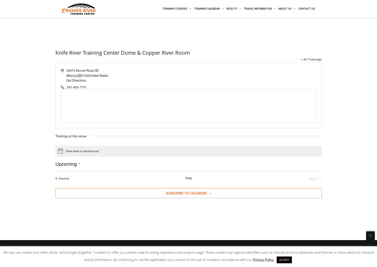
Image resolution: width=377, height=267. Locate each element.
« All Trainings (311, 59)
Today (188, 178)
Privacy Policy (263, 259)
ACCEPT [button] (284, 260)
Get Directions (76, 80)
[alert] (188, 151)
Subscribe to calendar (186, 193)
